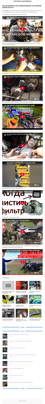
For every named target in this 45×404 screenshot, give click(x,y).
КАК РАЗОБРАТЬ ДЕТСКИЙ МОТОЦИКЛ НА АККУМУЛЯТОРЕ (20, 341)
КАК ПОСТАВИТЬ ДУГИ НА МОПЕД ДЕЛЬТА (17, 348)
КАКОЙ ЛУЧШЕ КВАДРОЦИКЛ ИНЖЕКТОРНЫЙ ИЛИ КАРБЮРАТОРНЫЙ (22, 354)
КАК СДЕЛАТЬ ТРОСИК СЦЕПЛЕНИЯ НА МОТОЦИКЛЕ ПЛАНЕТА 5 (21, 361)
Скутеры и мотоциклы (22, 1)
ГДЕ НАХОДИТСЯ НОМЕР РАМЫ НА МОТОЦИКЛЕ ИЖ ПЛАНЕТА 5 (21, 382)
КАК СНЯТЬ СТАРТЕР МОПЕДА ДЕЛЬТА (16, 368)
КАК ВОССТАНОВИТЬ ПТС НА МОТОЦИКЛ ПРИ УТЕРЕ (19, 334)
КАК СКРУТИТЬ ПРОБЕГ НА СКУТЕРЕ (16, 375)
